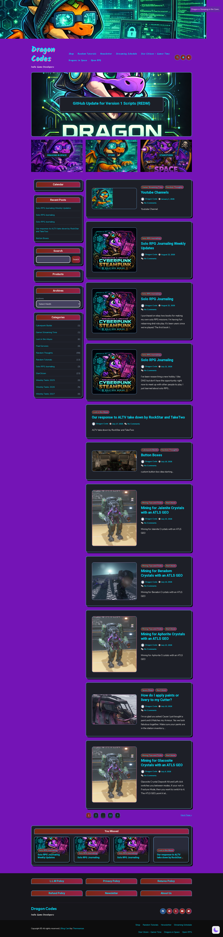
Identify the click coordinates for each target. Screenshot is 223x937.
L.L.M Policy (57, 881)
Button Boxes (42, 238)
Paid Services (42, 346)
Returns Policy (166, 881)
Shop (71, 54)
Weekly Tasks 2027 (45, 393)
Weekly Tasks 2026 (45, 387)
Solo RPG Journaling (45, 215)
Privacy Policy (111, 881)
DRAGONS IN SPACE (57, 155)
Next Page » (186, 815)
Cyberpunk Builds (44, 325)
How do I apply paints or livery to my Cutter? (160, 697)
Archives (40, 298)
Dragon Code (151, 199)
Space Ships (147, 690)
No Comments (150, 203)
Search (58, 250)
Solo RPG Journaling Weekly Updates (53, 208)
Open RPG (96, 60)
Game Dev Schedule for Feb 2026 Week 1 (111, 103)
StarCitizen (41, 373)
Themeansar (78, 928)
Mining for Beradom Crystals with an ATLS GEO (162, 573)
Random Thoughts (44, 352)
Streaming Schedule (126, 54)
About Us (166, 893)
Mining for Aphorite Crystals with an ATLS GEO (163, 636)
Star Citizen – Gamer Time (155, 54)
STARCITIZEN (166, 155)
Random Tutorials (87, 54)
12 (110, 815)
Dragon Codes (43, 54)
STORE (111, 155)
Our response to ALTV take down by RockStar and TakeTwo (138, 417)
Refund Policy (57, 893)
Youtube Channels (155, 192)
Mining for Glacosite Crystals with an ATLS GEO (162, 763)
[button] (187, 105)
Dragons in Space (78, 60)
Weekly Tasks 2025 (45, 380)
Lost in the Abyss (44, 339)
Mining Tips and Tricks (152, 502)
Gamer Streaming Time (46, 332)
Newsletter (106, 54)
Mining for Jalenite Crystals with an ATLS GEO (162, 510)
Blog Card (65, 928)
